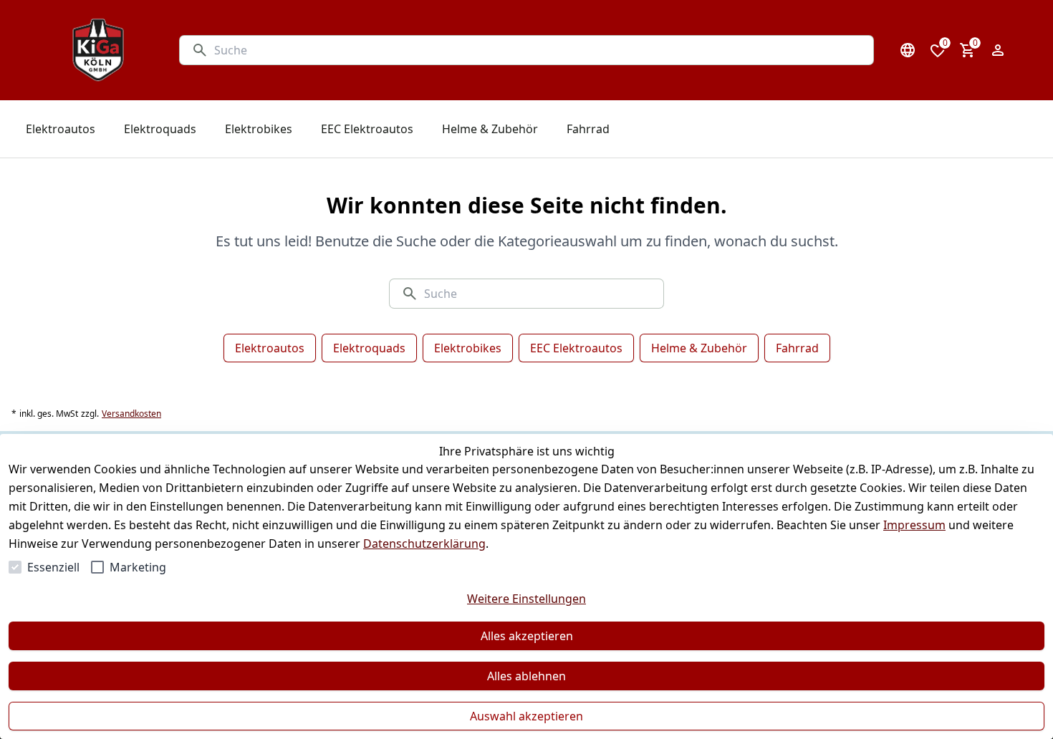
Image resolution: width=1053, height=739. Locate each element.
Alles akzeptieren (527, 636)
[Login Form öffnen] (998, 50)
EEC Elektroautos (576, 348)
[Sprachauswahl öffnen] (907, 50)
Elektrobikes (467, 348)
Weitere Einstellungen (526, 599)
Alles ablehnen (526, 676)
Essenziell (53, 567)
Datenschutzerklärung (424, 543)
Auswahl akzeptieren (526, 716)
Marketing (138, 567)
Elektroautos (269, 348)
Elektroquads (369, 348)
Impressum (914, 525)
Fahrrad (797, 348)
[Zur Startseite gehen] (98, 50)
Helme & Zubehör (699, 348)
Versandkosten (131, 414)
